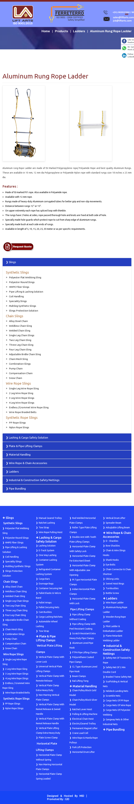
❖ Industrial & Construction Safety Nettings (116, 649)
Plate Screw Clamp (48, 737)
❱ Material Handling (18, 454)
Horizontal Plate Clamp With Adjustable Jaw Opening (82, 570)
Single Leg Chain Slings (21, 335)
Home (46, 31)
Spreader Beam (113, 522)
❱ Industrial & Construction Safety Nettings (32, 480)
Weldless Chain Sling (20, 325)
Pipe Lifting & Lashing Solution (26, 291)
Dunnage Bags (46, 583)
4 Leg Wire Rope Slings (21, 402)
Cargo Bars (44, 579)
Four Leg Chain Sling (20, 349)
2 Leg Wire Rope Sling (21, 393)
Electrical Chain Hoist (83, 719)
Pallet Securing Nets (49, 607)
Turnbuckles (112, 588)
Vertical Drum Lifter (115, 518)
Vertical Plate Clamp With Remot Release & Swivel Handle (50, 709)
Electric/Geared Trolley (84, 723)
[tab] (67, 262)
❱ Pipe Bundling (16, 488)
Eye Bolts (110, 564)
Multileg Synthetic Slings (22, 305)
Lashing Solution (47, 545)
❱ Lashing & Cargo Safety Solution (27, 437)
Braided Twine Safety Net (118, 676)
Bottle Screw (112, 593)
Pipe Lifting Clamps (82, 609)
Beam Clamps (79, 676)
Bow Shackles (113, 545)
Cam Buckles (45, 612)
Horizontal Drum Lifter (83, 752)
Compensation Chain (21, 373)
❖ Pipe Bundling (114, 729)
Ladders (79, 31)
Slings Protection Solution (23, 310)
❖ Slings (8, 517)
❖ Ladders (110, 598)
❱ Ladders (12, 471)
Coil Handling (16, 296)
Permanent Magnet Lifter (85, 728)
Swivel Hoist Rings (115, 583)
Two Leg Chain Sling (20, 340)
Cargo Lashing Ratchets (51, 616)
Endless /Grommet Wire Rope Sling (29, 407)
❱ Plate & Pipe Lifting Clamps (24, 446)
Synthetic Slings (17, 272)
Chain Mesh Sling (18, 359)
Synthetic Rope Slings (22, 417)
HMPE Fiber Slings (19, 286)
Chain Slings (14, 316)
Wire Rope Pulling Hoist (50, 532)
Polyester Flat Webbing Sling (25, 277)
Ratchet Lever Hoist (82, 709)
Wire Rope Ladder (115, 602)
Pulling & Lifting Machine (84, 714)
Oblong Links (112, 579)
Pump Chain (16, 368)
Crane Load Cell (80, 733)
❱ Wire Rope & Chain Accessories (26, 463)
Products (61, 31)
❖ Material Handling (83, 686)
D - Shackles (112, 541)
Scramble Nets (113, 695)
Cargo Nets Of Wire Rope (118, 705)
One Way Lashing (47, 555)
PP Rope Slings (17, 422)
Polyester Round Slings (22, 282)
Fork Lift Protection (82, 747)
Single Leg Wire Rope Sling (24, 388)
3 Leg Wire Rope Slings (21, 398)
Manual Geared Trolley (50, 518)
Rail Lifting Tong (80, 681)
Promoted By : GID (58, 799)
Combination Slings (20, 363)
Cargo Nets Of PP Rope (117, 700)
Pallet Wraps (45, 602)
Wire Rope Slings (18, 383)
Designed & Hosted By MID (65, 795)
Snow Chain (15, 378)
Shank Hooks (112, 560)
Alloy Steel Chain (18, 321)
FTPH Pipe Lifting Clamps (84, 652)
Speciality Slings (18, 301)
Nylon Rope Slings (19, 427)
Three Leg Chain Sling (21, 344)
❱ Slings (11, 262)
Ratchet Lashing (47, 522)
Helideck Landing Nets (117, 691)
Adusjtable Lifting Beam (118, 527)
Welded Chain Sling (19, 330)
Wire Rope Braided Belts (22, 412)
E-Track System (46, 550)
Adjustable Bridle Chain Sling (25, 354)
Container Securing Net (50, 588)
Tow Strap (44, 527)
